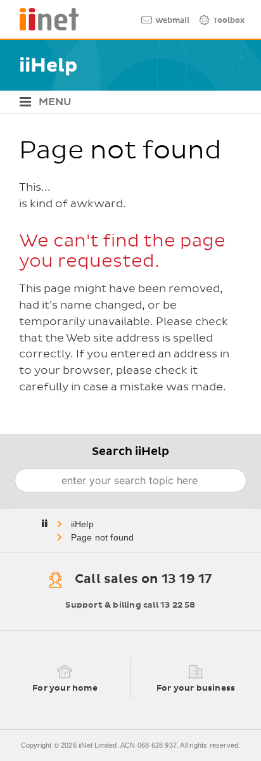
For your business (195, 688)
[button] (126, 102)
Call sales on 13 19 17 (143, 579)
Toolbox (229, 21)
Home (83, 524)
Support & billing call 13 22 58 (130, 605)
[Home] (44, 19)
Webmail (172, 21)
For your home (65, 688)
